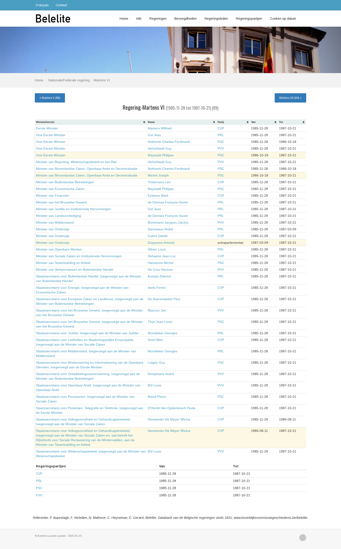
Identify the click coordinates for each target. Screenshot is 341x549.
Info (139, 18)
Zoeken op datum (283, 18)
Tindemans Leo (159, 182)
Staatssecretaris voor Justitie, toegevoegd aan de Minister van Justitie (87, 333)
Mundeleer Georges (162, 333)
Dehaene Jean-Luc (162, 256)
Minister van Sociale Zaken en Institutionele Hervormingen (79, 256)
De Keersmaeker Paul (164, 299)
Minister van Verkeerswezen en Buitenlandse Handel (74, 269)
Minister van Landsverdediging (58, 216)
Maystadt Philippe (161, 155)
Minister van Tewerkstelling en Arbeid (63, 263)
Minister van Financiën (52, 195)
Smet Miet (155, 340)
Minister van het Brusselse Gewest (61, 202)
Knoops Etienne (159, 276)
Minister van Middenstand (55, 222)
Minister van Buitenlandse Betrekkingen (65, 182)
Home (124, 18)
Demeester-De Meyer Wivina (169, 419)
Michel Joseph (158, 175)
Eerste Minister (47, 128)
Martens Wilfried (160, 128)
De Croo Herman (160, 269)
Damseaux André (160, 229)
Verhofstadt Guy (159, 148)
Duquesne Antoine (161, 242)
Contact (61, 5)
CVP (221, 128)
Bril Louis (154, 385)
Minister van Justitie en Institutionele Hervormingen (73, 209)
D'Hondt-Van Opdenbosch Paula (171, 408)
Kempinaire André (161, 374)
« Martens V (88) (49, 98)
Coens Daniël (157, 236)
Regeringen (158, 18)
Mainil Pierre (157, 396)
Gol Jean (154, 135)
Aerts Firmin (157, 287)
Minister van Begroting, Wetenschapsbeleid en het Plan (76, 162)
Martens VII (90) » (290, 98)
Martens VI (102, 80)
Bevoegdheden (185, 18)
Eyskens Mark (158, 195)
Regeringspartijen (249, 18)
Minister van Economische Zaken (60, 189)
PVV (221, 148)
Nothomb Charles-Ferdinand (169, 142)
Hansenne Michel (160, 263)
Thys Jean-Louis (160, 322)
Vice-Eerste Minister (50, 135)
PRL (221, 135)
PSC (221, 142)
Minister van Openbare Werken (59, 249)
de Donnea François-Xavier (168, 202)
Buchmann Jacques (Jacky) (168, 222)
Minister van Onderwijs (52, 229)
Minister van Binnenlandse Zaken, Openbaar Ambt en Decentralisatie (86, 168)
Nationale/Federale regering (69, 80)
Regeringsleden (216, 18)
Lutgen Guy (156, 362)
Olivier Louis (157, 249)
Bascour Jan (157, 310)
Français (42, 5)
